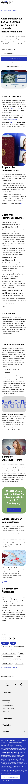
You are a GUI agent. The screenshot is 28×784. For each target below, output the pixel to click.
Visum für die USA (12, 119)
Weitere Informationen (11, 582)
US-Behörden (6, 650)
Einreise (5, 643)
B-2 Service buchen (14, 509)
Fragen (10, 122)
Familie (17, 660)
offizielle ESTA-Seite (15, 108)
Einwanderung (7, 660)
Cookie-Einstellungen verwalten (13, 781)
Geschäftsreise (7, 663)
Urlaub (21, 653)
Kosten (19, 656)
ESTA (13, 643)
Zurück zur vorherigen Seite (10, 10)
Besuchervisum (6, 702)
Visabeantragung (19, 646)
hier (21, 203)
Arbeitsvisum (6, 646)
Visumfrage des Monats (9, 653)
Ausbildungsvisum (8, 656)
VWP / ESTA (5, 711)
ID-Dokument (19, 663)
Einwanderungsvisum (8, 708)
